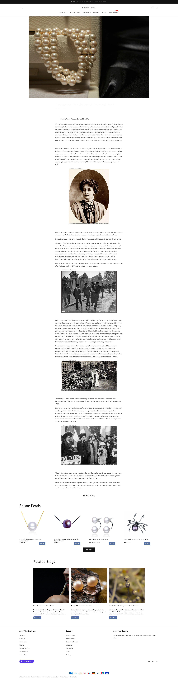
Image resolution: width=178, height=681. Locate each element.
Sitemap (21, 645)
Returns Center (70, 635)
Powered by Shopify (36, 676)
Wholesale (69, 645)
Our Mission (23, 642)
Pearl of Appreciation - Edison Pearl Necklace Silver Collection (67, 540)
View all (89, 549)
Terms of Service (24, 648)
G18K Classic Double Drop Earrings (98, 539)
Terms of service (64, 676)
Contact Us (69, 648)
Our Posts (22, 638)
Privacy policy (55, 676)
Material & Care (70, 638)
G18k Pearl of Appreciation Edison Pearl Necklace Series (30, 540)
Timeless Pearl (27, 676)
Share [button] (59, 116)
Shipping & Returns (72, 642)
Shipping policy (73, 676)
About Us (22, 635)
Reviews (68, 655)
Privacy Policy (23, 655)
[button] (21, 7)
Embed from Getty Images (76, 168)
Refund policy (23, 652)
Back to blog (90, 495)
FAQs (67, 652)
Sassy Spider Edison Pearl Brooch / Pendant (136, 539)
